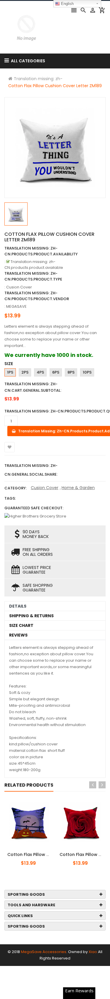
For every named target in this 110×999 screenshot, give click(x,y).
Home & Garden (78, 488)
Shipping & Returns (31, 616)
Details (17, 606)
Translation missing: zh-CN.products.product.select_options (42, 851)
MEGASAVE (16, 306)
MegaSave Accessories (43, 952)
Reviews (18, 635)
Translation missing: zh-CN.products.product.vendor (36, 296)
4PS (40, 372)
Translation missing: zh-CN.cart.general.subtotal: (32, 387)
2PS (24, 372)
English (67, 3)
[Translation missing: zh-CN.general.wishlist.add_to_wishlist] (9, 447)
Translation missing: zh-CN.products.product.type (33, 276)
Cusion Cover (44, 488)
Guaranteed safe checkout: (33, 508)
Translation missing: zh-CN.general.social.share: (30, 470)
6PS (55, 372)
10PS (87, 372)
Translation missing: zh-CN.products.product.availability (41, 251)
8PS (71, 372)
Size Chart (21, 625)
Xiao (93, 952)
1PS (10, 372)
